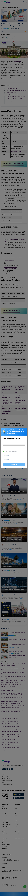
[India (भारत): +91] (4, 451)
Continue (13, 464)
